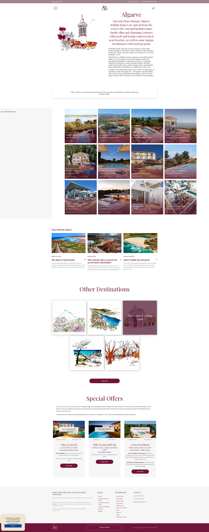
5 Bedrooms (119, 212)
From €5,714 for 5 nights (72, 137)
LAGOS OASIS (72, 170)
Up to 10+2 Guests (71, 212)
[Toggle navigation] (153, 8)
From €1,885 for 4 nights (105, 209)
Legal (117, 514)
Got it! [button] (13, 526)
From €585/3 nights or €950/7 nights (142, 209)
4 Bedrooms (85, 141)
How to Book (119, 503)
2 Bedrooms (152, 212)
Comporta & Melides (103, 506)
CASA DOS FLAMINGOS (176, 170)
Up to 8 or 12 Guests (104, 212)
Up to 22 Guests (170, 212)
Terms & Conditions (121, 508)
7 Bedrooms (119, 176)
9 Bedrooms (185, 141)
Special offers (120, 496)
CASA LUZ (103, 206)
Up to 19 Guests (170, 141)
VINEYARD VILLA (73, 206)
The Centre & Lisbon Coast (103, 503)
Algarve (100, 511)
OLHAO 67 (137, 206)
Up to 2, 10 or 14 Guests (105, 176)
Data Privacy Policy (121, 517)
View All (104, 381)
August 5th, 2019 (56, 256)
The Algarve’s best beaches (63, 260)
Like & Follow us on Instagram (82, 92)
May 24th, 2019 (92, 256)
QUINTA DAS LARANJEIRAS (111, 135)
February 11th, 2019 (128, 256)
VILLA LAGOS (139, 170)
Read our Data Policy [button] (13, 523)
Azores (100, 496)
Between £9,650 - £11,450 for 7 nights (109, 137)
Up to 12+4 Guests (71, 176)
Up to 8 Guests (70, 141)
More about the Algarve (62, 229)
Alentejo (100, 509)
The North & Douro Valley (103, 499)
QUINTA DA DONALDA (109, 170)
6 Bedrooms (119, 141)
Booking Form (120, 505)
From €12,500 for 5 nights (172, 209)
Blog (117, 510)
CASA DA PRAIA (140, 135)
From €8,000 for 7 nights (72, 209)
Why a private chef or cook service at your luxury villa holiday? (102, 261)
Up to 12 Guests (103, 141)
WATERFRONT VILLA (75, 135)
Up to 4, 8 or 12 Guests (171, 176)
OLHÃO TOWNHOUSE (176, 206)
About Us (118, 512)
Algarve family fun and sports (136, 260)
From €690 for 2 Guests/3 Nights (107, 173)
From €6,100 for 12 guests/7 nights (142, 173)
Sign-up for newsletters (106, 92)
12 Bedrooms (185, 212)
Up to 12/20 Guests (137, 176)
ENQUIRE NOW (57, 1)
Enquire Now (119, 501)
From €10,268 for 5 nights (72, 173)
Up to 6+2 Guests (137, 141)
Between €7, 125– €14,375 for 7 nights (176, 137)
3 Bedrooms (152, 141)
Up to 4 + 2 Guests (137, 212)
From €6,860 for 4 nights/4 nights (174, 173)
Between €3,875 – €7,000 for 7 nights (142, 137)
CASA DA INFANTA (174, 135)
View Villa (68, 466)
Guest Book (119, 498)
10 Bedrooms (152, 176)
